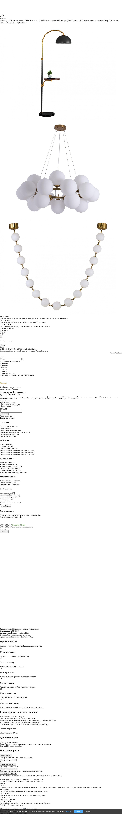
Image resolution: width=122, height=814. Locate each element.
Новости (3, 326)
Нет (3, 334)
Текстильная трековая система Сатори (97, 21)
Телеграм (11, 799)
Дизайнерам (4, 318)
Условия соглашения (36, 326)
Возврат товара (50, 318)
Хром (2, 403)
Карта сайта (47, 326)
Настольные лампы (51, 21)
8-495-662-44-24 (6, 349)
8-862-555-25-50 (10, 781)
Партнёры (24, 318)
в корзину (4, 531)
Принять (78, 811)
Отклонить (88, 811)
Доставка (35, 318)
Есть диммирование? (8, 760)
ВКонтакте (4, 799)
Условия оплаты (62, 318)
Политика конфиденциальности (17, 326)
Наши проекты (14, 318)
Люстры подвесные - (7, 373)
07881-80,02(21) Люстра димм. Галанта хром (16, 527)
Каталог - (3, 369)
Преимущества (5, 637)
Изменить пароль (18, 322)
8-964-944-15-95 (23, 781)
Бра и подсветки (21, 21)
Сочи (2, 347)
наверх (2, 783)
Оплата (38, 351)
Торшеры (76, 21)
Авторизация (41, 322)
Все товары (6, 21)
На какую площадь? (8, 764)
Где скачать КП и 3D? (8, 773)
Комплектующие (19, 22)
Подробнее (68, 811)
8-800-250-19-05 (18, 349)
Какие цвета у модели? (9, 769)
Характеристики (6, 416)
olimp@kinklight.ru (36, 781)
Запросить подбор (15, 746)
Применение (15, 637)
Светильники (36, 21)
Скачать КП (4, 746)
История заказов (30, 322)
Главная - (3, 367)
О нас (30, 318)
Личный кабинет (6, 322)
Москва (11, 328)
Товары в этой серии (7, 418)
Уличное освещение (82, 787)
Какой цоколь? (6, 755)
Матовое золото (10, 403)
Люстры (66, 21)
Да (1, 334)
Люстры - (3, 371)
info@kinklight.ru (31, 349)
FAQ (31, 637)
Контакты (41, 318)
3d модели (31, 351)
